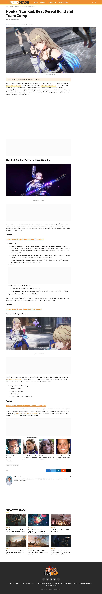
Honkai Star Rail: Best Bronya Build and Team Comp (26, 406)
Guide (8, 465)
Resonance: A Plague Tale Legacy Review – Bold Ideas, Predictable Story (15, 552)
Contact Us (58, 583)
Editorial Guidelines (85, 583)
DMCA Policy (49, 583)
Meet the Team (30, 583)
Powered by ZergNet (66, 437)
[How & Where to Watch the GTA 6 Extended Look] (61, 520)
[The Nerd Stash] (19, 2)
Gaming (36, 2)
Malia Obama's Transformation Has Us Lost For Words (46, 457)
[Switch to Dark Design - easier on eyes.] (95, 2)
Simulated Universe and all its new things (26, 413)
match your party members (14, 379)
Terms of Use (67, 583)
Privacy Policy (40, 583)
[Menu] (7, 2)
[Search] (93, 2)
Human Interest (63, 2)
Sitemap (75, 583)
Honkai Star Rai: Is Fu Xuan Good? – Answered (24, 309)
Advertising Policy (50, 585)
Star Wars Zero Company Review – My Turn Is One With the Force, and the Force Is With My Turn (60, 552)
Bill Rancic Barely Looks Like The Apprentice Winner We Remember (63, 457)
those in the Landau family (13, 85)
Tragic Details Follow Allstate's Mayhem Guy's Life (12, 457)
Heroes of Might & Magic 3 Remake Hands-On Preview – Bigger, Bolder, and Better (38, 552)
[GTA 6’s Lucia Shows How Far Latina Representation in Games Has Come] (16, 520)
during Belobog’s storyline (48, 85)
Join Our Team (20, 583)
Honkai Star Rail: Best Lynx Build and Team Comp (25, 239)
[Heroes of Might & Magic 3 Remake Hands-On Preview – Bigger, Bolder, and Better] (38, 541)
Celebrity (43, 2)
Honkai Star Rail (14, 465)
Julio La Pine (12, 24)
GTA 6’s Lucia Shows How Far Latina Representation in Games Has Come (16, 530)
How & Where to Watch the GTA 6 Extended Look (60, 530)
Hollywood (52, 2)
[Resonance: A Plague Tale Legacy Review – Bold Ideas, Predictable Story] (16, 541)
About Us (11, 583)
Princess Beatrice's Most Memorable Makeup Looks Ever (30, 457)
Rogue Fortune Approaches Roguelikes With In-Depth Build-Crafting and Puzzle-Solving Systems (38, 531)
